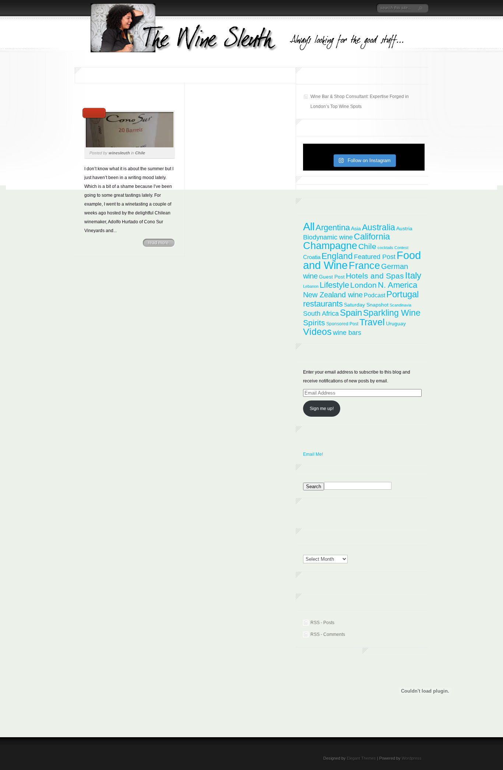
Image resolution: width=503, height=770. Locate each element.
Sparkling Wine (392, 313)
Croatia (311, 257)
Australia (378, 227)
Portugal (402, 294)
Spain (351, 313)
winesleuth (119, 153)
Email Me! (313, 454)
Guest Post (332, 277)
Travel (372, 322)
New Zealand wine (333, 295)
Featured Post (374, 256)
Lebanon (311, 286)
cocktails (385, 247)
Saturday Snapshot (366, 305)
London (363, 285)
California (372, 236)
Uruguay (396, 323)
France (364, 265)
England (337, 256)
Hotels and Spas (375, 276)
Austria (404, 228)
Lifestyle (334, 285)
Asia (356, 228)
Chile (140, 153)
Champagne (330, 245)
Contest (401, 247)
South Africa (321, 313)
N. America (397, 285)
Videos (317, 331)
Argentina (333, 227)
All (308, 226)
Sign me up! (322, 408)
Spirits (314, 322)
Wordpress (412, 758)
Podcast (374, 295)
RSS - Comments (327, 634)
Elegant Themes (361, 758)
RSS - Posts (322, 622)
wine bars (347, 332)
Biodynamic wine (328, 237)
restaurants (323, 303)
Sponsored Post (342, 323)
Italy (413, 275)
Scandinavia (400, 305)
